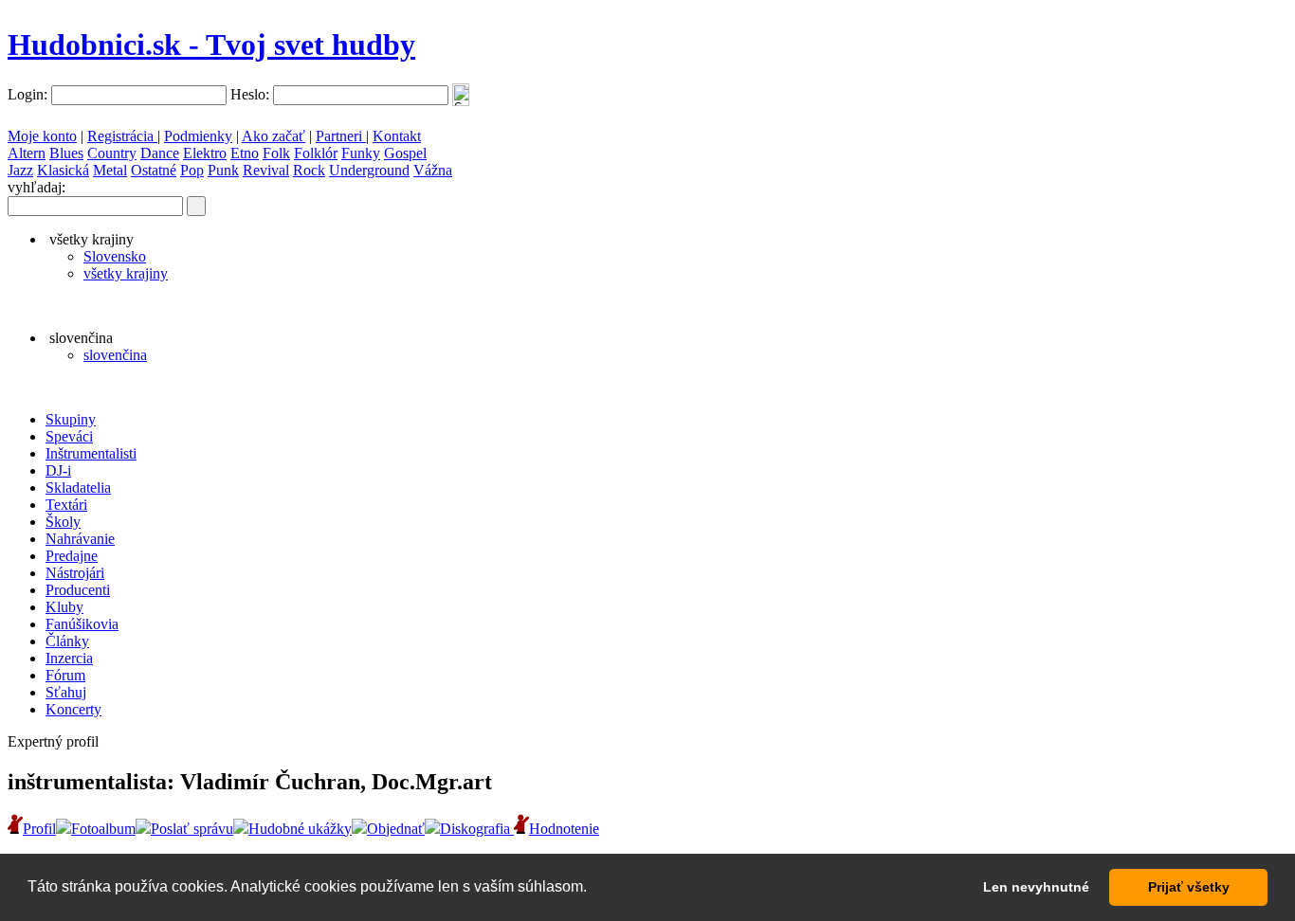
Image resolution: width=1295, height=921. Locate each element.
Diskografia (477, 829)
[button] (593, 889)
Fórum (65, 675)
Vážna (432, 170)
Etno (244, 153)
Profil (39, 829)
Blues (66, 153)
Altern (27, 153)
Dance (159, 153)
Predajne (72, 556)
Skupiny (71, 419)
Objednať (396, 829)
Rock (309, 170)
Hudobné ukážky (300, 829)
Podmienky (198, 136)
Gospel (405, 153)
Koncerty (73, 709)
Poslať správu (192, 829)
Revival (266, 170)
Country (112, 153)
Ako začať (273, 136)
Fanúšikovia (82, 624)
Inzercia (69, 658)
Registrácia (122, 136)
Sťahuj (66, 692)
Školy (63, 522)
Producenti (78, 590)
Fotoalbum (103, 829)
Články (67, 641)
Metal (110, 170)
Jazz (20, 170)
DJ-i (58, 470)
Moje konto (42, 136)
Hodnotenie (564, 829)
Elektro (205, 153)
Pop (192, 170)
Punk (223, 170)
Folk (276, 153)
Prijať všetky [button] (1189, 886)
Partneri (341, 136)
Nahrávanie (80, 539)
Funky (360, 153)
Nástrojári (75, 573)
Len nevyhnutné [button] (1036, 886)
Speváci (69, 436)
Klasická (63, 170)
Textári (66, 505)
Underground (369, 170)
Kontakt (397, 136)
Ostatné (153, 170)
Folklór (315, 153)
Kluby (64, 607)
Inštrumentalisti (91, 453)
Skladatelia (78, 487)
